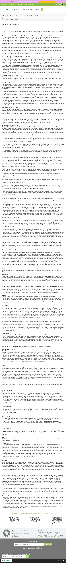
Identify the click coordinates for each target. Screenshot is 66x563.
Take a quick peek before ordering (47, 1)
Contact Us (38, 15)
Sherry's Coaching (29, 15)
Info (17, 15)
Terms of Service (21, 553)
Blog (23, 15)
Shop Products (9, 15)
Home (2, 15)
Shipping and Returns (6, 554)
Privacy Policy (5, 553)
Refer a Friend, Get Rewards (24, 554)
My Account (57, 4)
